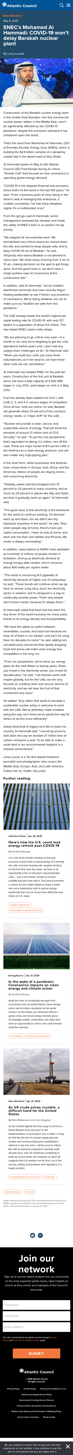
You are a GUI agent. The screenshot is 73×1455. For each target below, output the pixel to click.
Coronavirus (16, 1036)
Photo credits (49, 1417)
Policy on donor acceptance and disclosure (36, 1405)
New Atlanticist (12, 16)
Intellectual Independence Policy (37, 1394)
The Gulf (30, 1191)
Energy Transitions (19, 904)
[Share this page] (40, 1235)
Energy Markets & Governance (25, 1177)
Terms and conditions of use (53, 1388)
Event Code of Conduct (28, 1417)
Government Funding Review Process (36, 1400)
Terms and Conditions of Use (26, 1340)
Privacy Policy (13, 1388)
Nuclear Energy (12, 1191)
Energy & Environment (38, 1036)
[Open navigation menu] (68, 5)
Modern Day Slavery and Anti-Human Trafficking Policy (36, 1411)
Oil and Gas (49, 1177)
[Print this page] (32, 1235)
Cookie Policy (30, 1388)
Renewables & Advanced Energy (25, 910)
